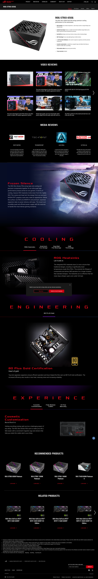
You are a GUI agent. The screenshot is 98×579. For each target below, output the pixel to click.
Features (70, 8)
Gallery (87, 8)
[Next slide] (94, 512)
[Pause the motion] (93, 438)
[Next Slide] (93, 92)
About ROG (7, 570)
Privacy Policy (56, 577)
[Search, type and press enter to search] (92, 2)
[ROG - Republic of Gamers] (8, 2)
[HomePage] (6, 561)
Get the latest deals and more (75, 564)
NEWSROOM (19, 570)
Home (13, 570)
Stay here (41, 291)
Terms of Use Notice (66, 577)
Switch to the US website (56, 291)
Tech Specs (76, 8)
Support (93, 8)
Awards (82, 8)
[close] (70, 285)
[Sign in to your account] (95, 2)
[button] (89, 566)
